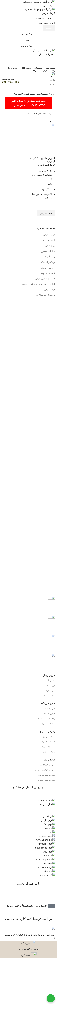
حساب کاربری (49, 736)
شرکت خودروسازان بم (45, 769)
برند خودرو (50, 245)
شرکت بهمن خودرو (46, 780)
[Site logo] (36, 3)
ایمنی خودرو (49, 240)
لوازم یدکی (49, 289)
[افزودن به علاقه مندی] (51, 206)
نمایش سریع (51, 220)
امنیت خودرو (49, 234)
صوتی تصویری (48, 267)
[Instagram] (51, 895)
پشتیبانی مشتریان (47, 731)
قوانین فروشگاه (48, 703)
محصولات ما (49, 695)
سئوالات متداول (48, 723)
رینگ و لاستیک (48, 262)
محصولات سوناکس (45, 295)
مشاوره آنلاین (49, 752)
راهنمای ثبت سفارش (46, 718)
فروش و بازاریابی (47, 675)
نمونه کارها (50, 690)
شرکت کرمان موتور (46, 764)
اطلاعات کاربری (48, 741)
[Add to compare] (51, 153)
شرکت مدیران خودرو (45, 775)
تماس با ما (50, 680)
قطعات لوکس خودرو (44, 278)
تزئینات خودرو (48, 251)
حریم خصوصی (48, 708)
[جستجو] (28, 59)
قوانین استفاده (48, 713)
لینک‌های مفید (49, 759)
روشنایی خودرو (47, 256)
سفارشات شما (48, 747)
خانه (53, 94)
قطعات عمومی (47, 273)
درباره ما (51, 685)
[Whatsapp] (43, 895)
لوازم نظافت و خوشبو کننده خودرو (38, 284)
